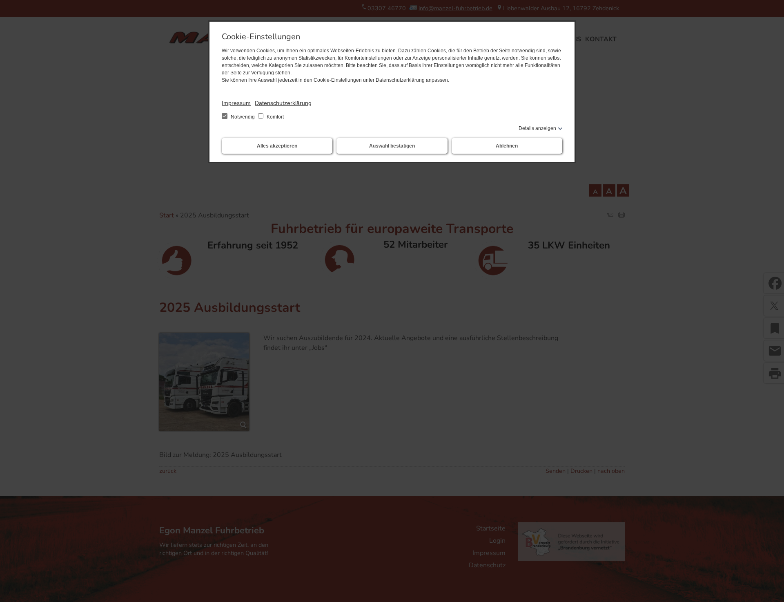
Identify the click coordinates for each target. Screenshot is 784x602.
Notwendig (242, 117)
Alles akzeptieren (277, 146)
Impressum (236, 103)
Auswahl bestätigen (392, 146)
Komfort (274, 117)
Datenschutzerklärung (283, 103)
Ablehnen (507, 146)
